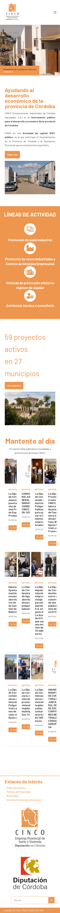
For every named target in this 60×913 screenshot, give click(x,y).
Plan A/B (39, 910)
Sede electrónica (16, 787)
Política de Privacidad (18, 791)
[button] (3, 50)
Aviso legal (12, 795)
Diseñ (31, 910)
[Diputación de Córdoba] (30, 873)
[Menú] (55, 12)
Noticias (13, 489)
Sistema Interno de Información (24, 799)
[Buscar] (51, 900)
